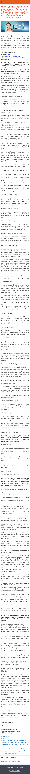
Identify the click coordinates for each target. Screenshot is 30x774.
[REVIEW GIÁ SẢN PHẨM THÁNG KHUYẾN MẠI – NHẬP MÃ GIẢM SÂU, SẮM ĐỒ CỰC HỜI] (2, 2)
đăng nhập (8, 761)
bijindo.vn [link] (8, 54)
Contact (21, 767)
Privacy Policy (10, 767)
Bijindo (4, 738)
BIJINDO (14, 45)
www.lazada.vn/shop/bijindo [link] (13, 58)
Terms (16, 767)
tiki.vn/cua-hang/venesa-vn (10, 732)
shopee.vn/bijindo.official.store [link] (13, 56)
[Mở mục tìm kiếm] (23, 2)
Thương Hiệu (6, 736)
